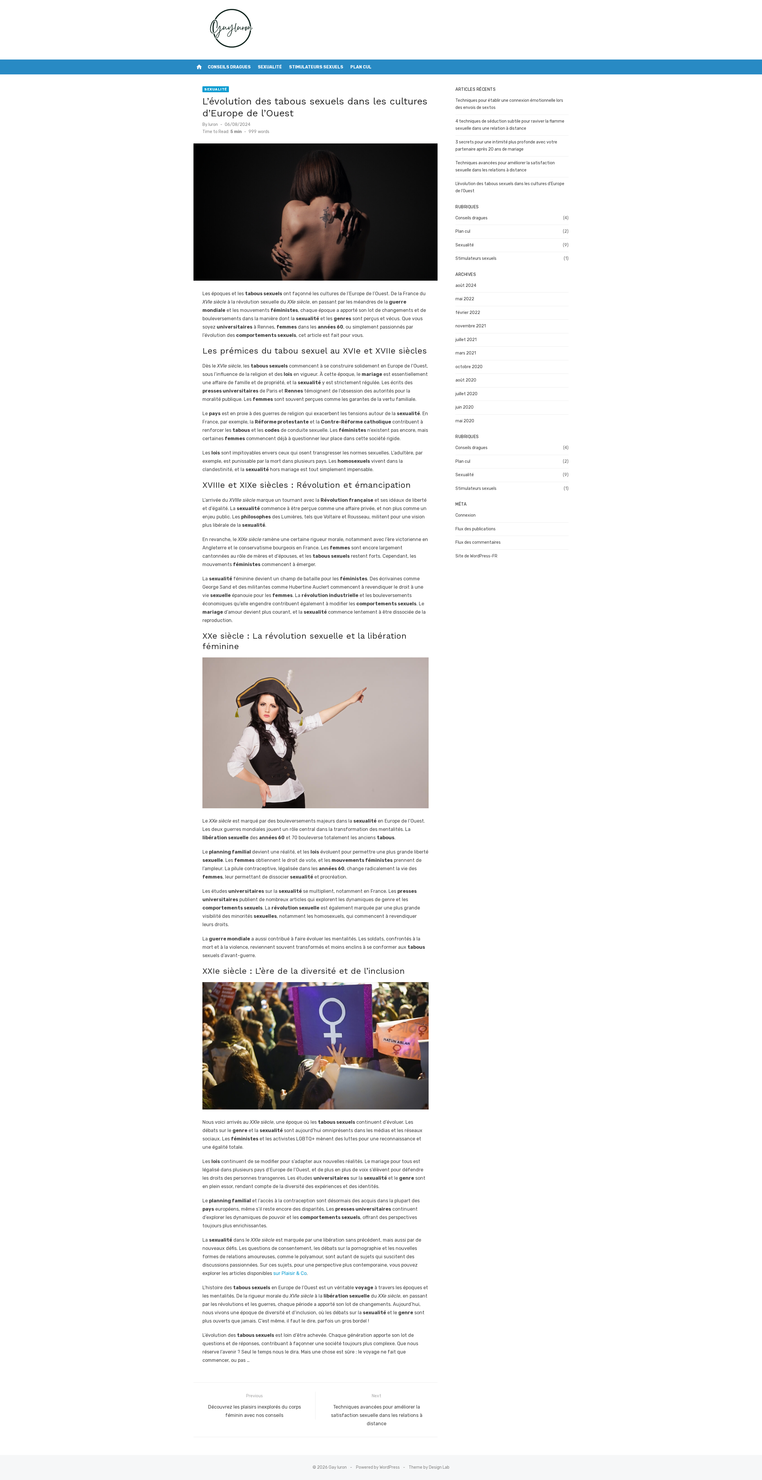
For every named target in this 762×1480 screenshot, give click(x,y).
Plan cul (360, 67)
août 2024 (465, 285)
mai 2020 (464, 420)
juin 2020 (464, 407)
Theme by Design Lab (429, 1467)
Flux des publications (475, 529)
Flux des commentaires (478, 542)
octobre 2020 (469, 366)
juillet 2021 (466, 339)
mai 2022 (464, 298)
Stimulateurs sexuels (316, 67)
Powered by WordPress (378, 1467)
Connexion (465, 515)
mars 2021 (465, 353)
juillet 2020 (466, 393)
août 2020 (465, 380)
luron (213, 124)
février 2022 (467, 312)
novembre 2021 (470, 326)
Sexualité (270, 67)
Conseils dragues (229, 67)
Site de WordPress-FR (476, 556)
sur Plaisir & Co (290, 1273)
